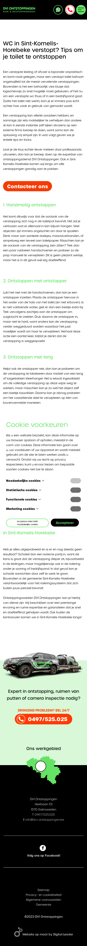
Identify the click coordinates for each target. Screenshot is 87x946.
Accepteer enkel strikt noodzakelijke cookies (27, 523)
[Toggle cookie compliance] (75, 490)
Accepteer (65, 523)
